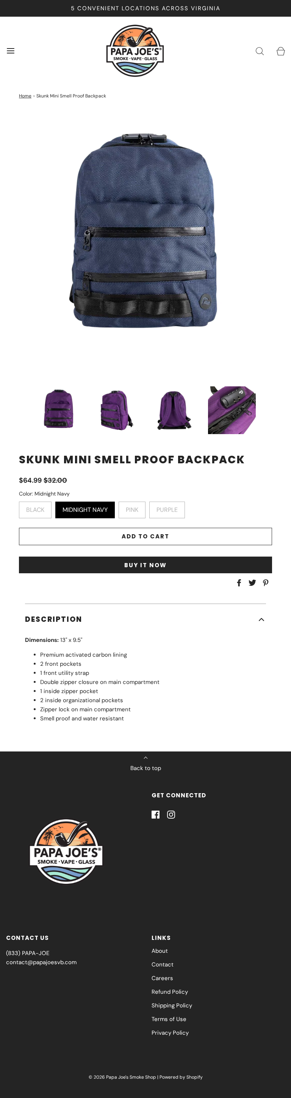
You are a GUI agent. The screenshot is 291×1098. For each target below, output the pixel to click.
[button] (59, 410)
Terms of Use (169, 1019)
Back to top (145, 768)
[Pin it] (264, 582)
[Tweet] (251, 582)
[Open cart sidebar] (280, 51)
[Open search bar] (259, 51)
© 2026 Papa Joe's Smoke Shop (122, 1077)
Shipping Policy (172, 1005)
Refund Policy (170, 992)
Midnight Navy (85, 508)
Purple (167, 508)
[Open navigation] (10, 51)
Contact (163, 964)
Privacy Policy (170, 1033)
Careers (162, 978)
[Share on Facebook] (238, 582)
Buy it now (145, 565)
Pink (132, 508)
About (160, 951)
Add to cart (145, 536)
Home (25, 96)
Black (35, 508)
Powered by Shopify (181, 1077)
